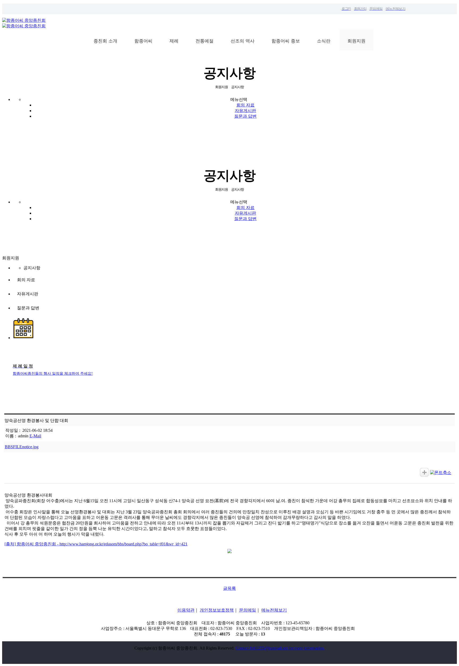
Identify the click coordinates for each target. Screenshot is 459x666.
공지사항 (31, 268)
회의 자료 (245, 105)
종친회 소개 (105, 41)
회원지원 (356, 41)
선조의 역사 (242, 41)
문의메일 (247, 610)
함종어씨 (143, 41)
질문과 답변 (245, 116)
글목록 (229, 588)
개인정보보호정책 (217, 610)
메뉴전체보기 (274, 610)
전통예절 (205, 41)
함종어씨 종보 (285, 41)
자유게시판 (245, 110)
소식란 (323, 41)
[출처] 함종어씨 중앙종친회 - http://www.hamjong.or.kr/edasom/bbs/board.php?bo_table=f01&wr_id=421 (96, 544)
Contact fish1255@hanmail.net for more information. (280, 648)
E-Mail (35, 436)
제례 (173, 41)
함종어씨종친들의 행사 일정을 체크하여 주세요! (53, 373)
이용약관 (185, 610)
